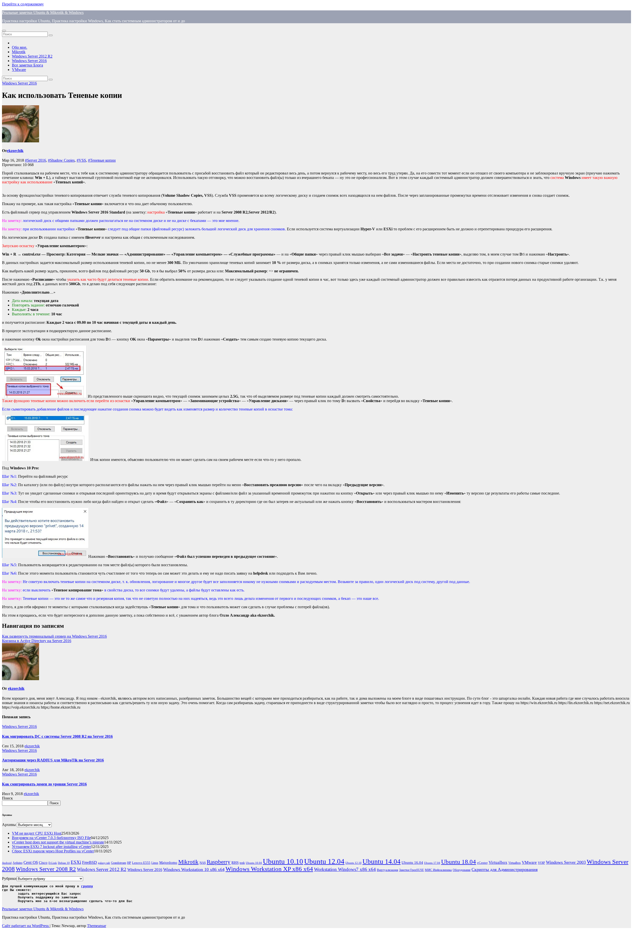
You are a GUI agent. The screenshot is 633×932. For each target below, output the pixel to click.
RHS (235, 862)
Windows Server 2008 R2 (46, 869)
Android (7, 863)
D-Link (52, 863)
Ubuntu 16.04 (412, 863)
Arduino (18, 863)
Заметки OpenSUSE (411, 870)
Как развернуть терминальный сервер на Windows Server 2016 (54, 636)
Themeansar (96, 926)
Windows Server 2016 (29, 61)
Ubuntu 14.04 (381, 861)
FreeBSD (89, 862)
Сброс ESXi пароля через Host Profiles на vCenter (53, 851)
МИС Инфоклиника (438, 870)
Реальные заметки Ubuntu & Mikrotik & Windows (43, 12)
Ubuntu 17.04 (432, 863)
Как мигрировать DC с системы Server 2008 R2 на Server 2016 (57, 736)
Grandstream (118, 863)
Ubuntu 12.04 (324, 861)
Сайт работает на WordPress (26, 926)
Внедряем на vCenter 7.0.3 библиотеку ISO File (51, 838)
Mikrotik (18, 52)
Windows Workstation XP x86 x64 (269, 869)
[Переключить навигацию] (4, 30)
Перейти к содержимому (23, 4)
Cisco (43, 863)
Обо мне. (19, 47)
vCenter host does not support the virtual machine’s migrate (58, 842)
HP (129, 863)
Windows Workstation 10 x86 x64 (194, 869)
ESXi (76, 862)
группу (87, 886)
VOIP (541, 863)
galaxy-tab (104, 863)
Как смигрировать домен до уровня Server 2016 (44, 784)
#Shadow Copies (61, 160)
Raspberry (218, 862)
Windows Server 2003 (566, 862)
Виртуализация (387, 870)
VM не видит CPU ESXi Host (36, 833)
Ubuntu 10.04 (254, 863)
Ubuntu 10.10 (283, 861)
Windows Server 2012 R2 (32, 56)
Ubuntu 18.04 (458, 861)
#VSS (81, 160)
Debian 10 (64, 863)
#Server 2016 (35, 160)
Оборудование (462, 870)
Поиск (7, 798)
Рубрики (9, 878)
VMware (19, 69)
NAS (203, 863)
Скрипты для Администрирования (505, 869)
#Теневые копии (102, 160)
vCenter (482, 863)
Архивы (9, 825)
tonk (242, 863)
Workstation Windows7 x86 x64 (345, 869)
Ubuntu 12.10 (353, 863)
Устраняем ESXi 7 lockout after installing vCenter (51, 847)
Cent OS (30, 862)
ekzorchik (15, 151)
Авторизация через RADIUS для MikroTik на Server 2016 (53, 760)
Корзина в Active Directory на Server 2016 (36, 641)
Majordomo (168, 862)
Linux (154, 863)
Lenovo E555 (141, 863)
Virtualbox (498, 862)
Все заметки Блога (27, 65)
